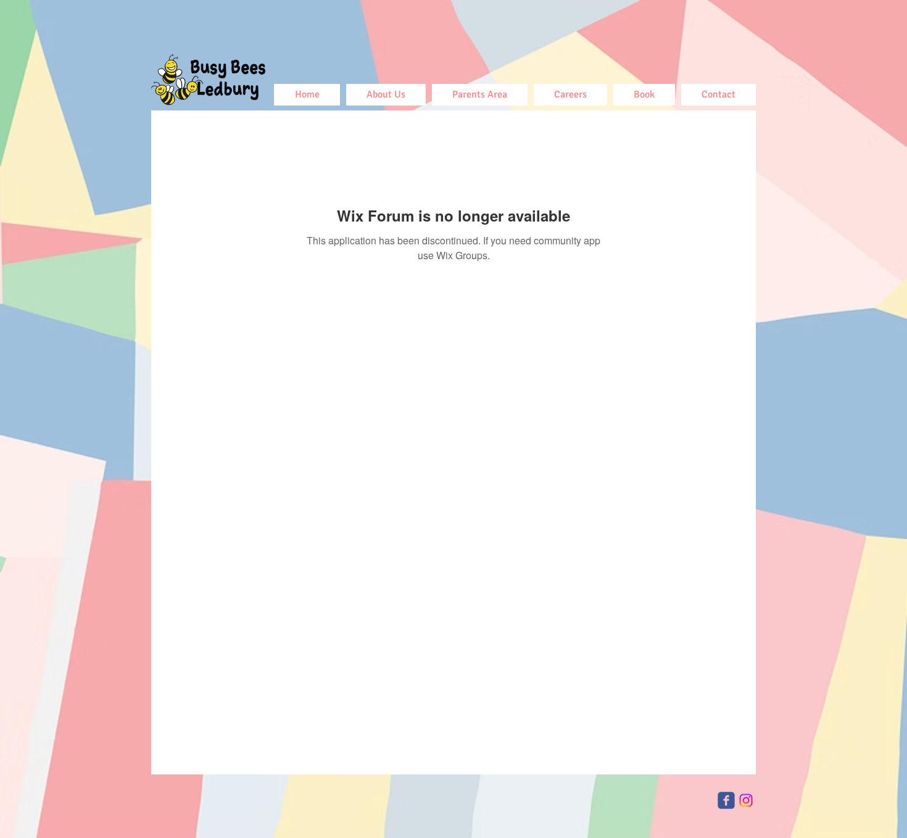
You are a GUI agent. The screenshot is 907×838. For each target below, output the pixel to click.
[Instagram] (746, 800)
